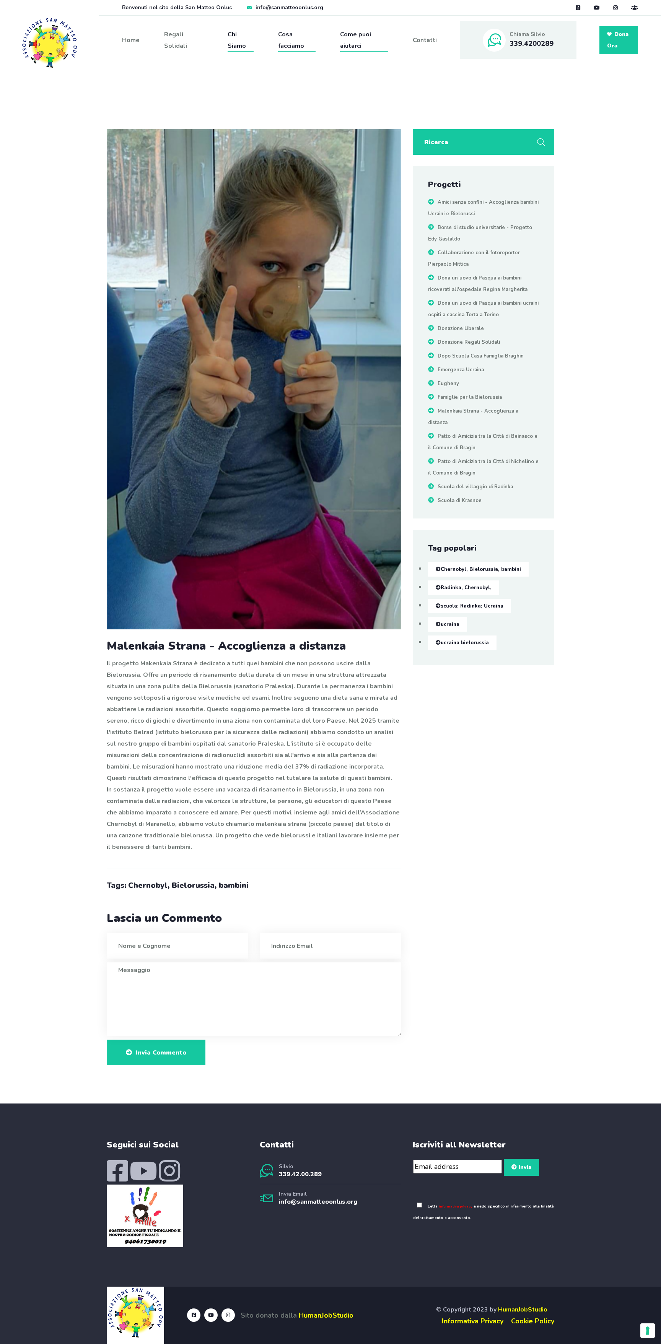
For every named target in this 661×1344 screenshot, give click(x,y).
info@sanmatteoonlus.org (289, 7)
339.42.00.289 (300, 1174)
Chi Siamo (237, 40)
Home (131, 40)
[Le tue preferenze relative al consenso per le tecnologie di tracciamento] (647, 1330)
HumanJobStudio (326, 1315)
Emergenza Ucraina (461, 369)
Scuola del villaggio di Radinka (475, 486)
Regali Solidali (175, 40)
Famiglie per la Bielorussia (470, 397)
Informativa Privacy (472, 1321)
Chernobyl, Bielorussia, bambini (481, 569)
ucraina (450, 624)
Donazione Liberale (461, 328)
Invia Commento (161, 1052)
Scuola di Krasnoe (460, 500)
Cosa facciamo (291, 40)
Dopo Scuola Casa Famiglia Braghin (481, 356)
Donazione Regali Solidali (469, 342)
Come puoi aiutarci (355, 40)
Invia (525, 1167)
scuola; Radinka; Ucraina (472, 606)
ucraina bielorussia (465, 642)
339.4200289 (532, 43)
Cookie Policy (532, 1321)
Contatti (425, 40)
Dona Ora (617, 40)
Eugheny (448, 383)
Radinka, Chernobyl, (466, 587)
